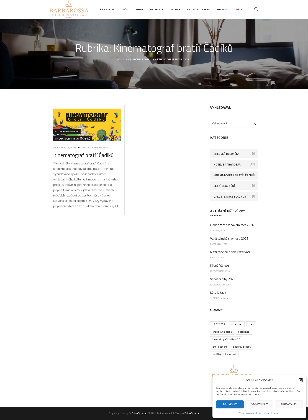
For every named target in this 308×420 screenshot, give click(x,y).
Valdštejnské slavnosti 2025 (229, 238)
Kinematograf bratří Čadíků (72, 138)
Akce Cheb (236, 324)
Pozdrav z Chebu (242, 346)
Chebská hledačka (227, 154)
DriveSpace (139, 413)
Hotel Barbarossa (67, 131)
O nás (124, 9)
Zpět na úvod (105, 9)
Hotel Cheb (244, 332)
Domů (120, 59)
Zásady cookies (246, 413)
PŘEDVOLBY (289, 404)
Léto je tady (218, 292)
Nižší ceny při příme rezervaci (230, 252)
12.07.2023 (218, 324)
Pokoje (139, 9)
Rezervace (156, 9)
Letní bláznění (224, 186)
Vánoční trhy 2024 (222, 279)
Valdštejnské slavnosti (231, 196)
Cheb (251, 324)
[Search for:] (234, 123)
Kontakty (223, 9)
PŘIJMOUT (230, 404)
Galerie (175, 9)
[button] (301, 380)
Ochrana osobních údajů (266, 413)
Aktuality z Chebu (198, 9)
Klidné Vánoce (219, 265)
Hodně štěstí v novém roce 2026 (232, 224)
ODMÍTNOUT (259, 404)
